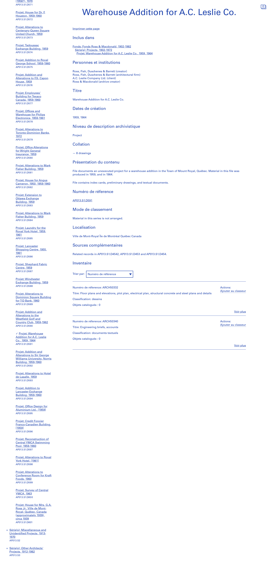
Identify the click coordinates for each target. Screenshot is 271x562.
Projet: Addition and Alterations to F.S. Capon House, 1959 (32, 78)
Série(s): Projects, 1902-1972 (93, 50)
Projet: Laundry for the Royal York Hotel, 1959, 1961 (31, 232)
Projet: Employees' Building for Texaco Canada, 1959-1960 (28, 97)
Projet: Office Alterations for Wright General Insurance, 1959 (32, 151)
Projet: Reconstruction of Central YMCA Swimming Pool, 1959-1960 (33, 443)
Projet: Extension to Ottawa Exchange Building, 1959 (29, 199)
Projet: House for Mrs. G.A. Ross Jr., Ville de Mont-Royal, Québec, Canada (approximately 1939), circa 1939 (33, 512)
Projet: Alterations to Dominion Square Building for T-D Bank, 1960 (33, 297)
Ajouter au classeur (233, 291)
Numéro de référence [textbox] (102, 274)
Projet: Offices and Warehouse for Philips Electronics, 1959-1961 (30, 115)
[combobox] (109, 274)
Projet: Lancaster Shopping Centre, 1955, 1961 (31, 250)
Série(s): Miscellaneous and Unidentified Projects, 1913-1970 (27, 534)
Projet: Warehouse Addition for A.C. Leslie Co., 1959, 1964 (31, 337)
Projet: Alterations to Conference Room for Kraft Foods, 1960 (33, 476)
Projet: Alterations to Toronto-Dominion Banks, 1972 (33, 133)
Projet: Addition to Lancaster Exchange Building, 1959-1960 (29, 392)
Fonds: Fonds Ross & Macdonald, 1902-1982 (102, 46)
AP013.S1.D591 (82, 200)
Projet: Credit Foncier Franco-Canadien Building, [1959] (33, 425)
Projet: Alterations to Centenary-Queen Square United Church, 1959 (32, 31)
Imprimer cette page (86, 29)
